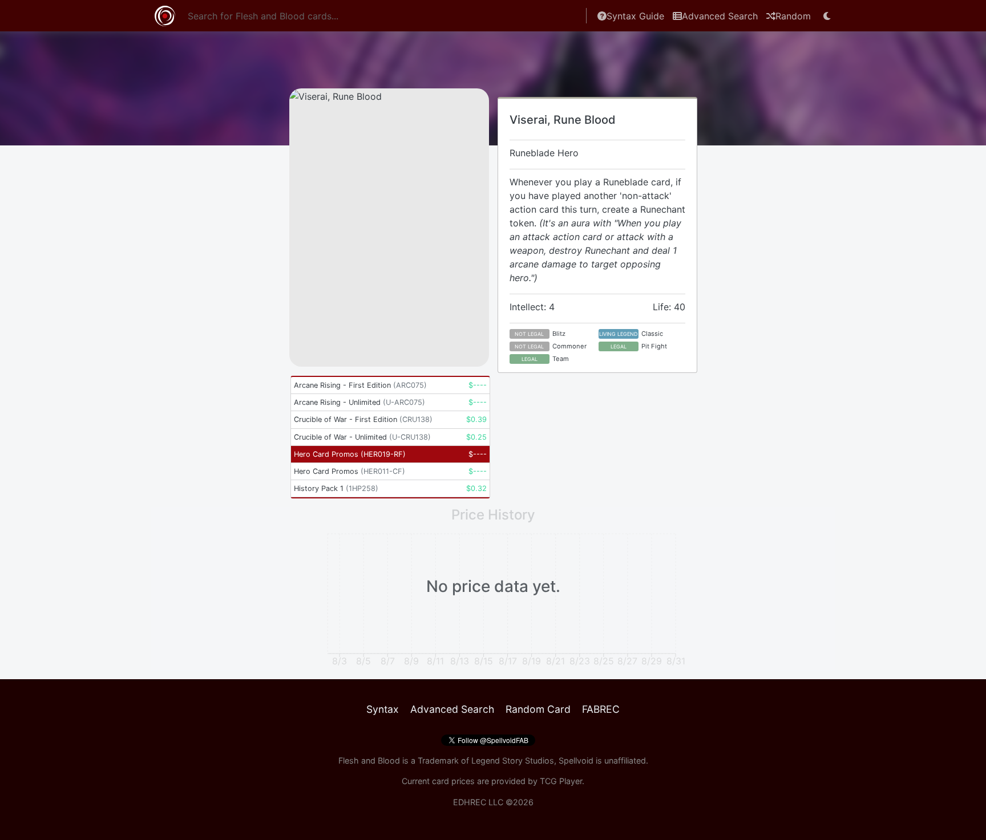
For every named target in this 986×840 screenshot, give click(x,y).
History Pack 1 (336, 488)
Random (793, 16)
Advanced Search (720, 16)
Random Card (538, 709)
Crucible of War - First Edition (363, 419)
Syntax (382, 709)
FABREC (601, 709)
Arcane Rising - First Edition (360, 385)
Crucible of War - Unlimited (362, 437)
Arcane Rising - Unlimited (359, 402)
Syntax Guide (635, 16)
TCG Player (561, 781)
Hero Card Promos (350, 454)
